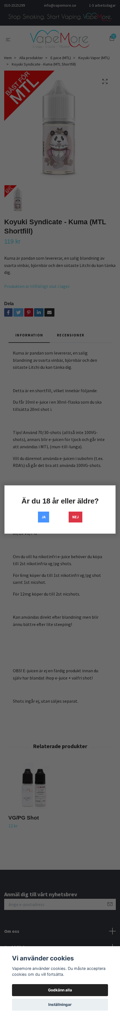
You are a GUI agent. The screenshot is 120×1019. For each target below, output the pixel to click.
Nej (75, 517)
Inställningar (60, 1004)
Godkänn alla (60, 990)
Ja (43, 517)
